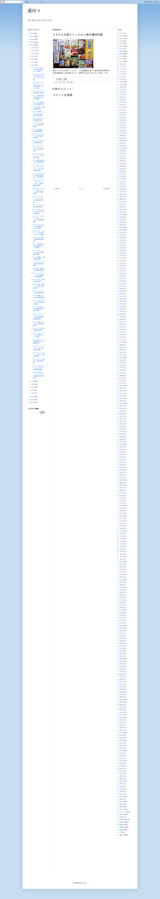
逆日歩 (121, 817)
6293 (121, 462)
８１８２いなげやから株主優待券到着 (38, 239)
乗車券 (121, 825)
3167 (121, 255)
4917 (121, 393)
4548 (121, 360)
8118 (121, 613)
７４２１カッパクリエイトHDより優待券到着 (38, 354)
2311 (121, 123)
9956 (121, 799)
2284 (121, 115)
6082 (121, 454)
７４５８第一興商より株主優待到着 (38, 269)
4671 (121, 378)
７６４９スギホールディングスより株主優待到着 (38, 367)
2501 (121, 138)
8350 (121, 661)
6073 (121, 452)
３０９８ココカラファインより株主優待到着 (38, 155)
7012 (121, 493)
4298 (121, 357)
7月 (33, 62)
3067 (121, 230)
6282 (121, 460)
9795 (121, 766)
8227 (121, 633)
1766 (121, 82)
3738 (121, 334)
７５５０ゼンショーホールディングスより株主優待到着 (38, 191)
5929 (121, 434)
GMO (121, 807)
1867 (121, 90)
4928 (121, 411)
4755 (121, 383)
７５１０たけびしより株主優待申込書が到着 (38, 308)
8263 (121, 641)
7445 (121, 523)
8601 (121, 682)
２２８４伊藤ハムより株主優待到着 (38, 296)
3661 (121, 322)
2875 (121, 194)
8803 (121, 692)
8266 (121, 643)
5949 (121, 439)
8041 (121, 600)
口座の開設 (123, 819)
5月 (33, 381)
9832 (121, 773)
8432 (121, 666)
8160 (121, 615)
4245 (121, 352)
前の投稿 (106, 189)
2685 (121, 163)
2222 (121, 110)
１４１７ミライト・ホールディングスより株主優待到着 (38, 148)
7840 (121, 574)
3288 (121, 289)
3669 (121, 324)
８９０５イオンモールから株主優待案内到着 (38, 252)
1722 (121, 74)
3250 (121, 278)
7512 (121, 536)
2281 (121, 112)
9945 (121, 791)
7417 (121, 518)
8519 (121, 669)
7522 (121, 546)
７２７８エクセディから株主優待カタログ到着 (38, 69)
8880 (121, 697)
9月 (33, 56)
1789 (121, 87)
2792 (121, 186)
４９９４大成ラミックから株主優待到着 (38, 323)
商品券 (121, 822)
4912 (121, 391)
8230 (121, 638)
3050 (121, 225)
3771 (121, 337)
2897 (121, 199)
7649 (121, 572)
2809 (121, 189)
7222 (121, 498)
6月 (33, 65)
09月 (121, 54)
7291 (121, 508)
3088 (121, 237)
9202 (121, 717)
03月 (60, 82)
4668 (121, 375)
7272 (121, 503)
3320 (121, 294)
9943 (121, 789)
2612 (121, 156)
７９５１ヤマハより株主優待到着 (38, 206)
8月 (33, 59)
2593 (121, 153)
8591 (121, 676)
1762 (121, 79)
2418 (121, 130)
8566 (121, 674)
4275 (121, 355)
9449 (121, 740)
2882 (121, 197)
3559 (121, 314)
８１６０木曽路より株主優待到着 (38, 130)
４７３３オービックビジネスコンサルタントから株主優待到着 (38, 167)
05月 (121, 43)
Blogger (84, 883)
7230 (121, 500)
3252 (121, 281)
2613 (121, 158)
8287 (121, 654)
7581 (121, 554)
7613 (121, 559)
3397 (121, 306)
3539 (121, 309)
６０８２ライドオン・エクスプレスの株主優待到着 (37, 199)
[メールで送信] (57, 79)
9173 (121, 715)
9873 (121, 784)
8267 (121, 646)
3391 (121, 304)
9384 (121, 725)
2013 (32, 397)
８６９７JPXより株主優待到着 (37, 280)
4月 (33, 384)
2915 (121, 204)
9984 (121, 804)
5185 (121, 429)
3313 (121, 291)
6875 (121, 485)
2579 (121, 148)
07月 (121, 49)
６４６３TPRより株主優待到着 (38, 108)
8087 (121, 605)
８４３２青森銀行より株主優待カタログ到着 (38, 246)
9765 (121, 758)
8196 (121, 628)
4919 (121, 396)
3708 (121, 332)
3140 (121, 245)
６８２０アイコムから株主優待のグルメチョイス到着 (38, 77)
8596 (121, 679)
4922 (121, 401)
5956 (121, 442)
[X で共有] (63, 79)
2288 (121, 118)
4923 (121, 403)
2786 (121, 184)
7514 (121, 541)
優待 (71, 82)
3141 (121, 248)
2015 (32, 42)
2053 (121, 97)
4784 (121, 386)
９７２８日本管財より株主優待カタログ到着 (38, 97)
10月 (33, 53)
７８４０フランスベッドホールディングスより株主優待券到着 (38, 182)
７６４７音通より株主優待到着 (38, 258)
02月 (121, 36)
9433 (121, 738)
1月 (33, 393)
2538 (121, 146)
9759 (121, 756)
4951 (121, 416)
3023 (121, 217)
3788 (121, 342)
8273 (121, 651)
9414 (121, 735)
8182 (121, 625)
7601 (121, 557)
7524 (121, 549)
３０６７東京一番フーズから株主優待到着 (38, 286)
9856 (121, 779)
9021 (121, 707)
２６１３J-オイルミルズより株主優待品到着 (37, 211)
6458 (121, 470)
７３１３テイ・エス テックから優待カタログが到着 (38, 233)
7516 (121, 544)
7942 (121, 587)
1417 (121, 69)
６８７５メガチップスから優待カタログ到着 (38, 335)
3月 (33, 387)
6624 (121, 477)
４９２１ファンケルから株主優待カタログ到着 (38, 226)
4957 (121, 419)
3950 (121, 350)
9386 (121, 728)
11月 (33, 50)
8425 (121, 664)
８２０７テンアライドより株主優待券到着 (38, 136)
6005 (121, 447)
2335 (121, 125)
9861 (121, 781)
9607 (121, 743)
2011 (32, 402)
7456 (121, 526)
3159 (121, 253)
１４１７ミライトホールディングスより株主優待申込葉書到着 (38, 316)
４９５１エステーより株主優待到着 (38, 292)
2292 (121, 120)
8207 (121, 631)
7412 (121, 516)
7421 (121, 521)
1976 (121, 95)
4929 (121, 414)
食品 (68, 82)
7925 (121, 582)
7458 (121, 528)
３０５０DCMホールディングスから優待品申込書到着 (37, 375)
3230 (121, 273)
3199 (121, 265)
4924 (121, 406)
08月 (121, 51)
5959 (121, 444)
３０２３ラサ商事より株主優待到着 (38, 103)
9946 (121, 794)
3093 (121, 240)
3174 (121, 258)
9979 (121, 801)
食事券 (121, 827)
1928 (121, 92)
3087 (121, 235)
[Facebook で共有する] (65, 79)
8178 (121, 620)
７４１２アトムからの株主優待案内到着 (38, 263)
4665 (121, 370)
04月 (121, 41)
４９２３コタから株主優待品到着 (38, 329)
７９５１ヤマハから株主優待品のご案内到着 (38, 341)
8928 (121, 702)
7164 (121, 495)
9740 (121, 753)
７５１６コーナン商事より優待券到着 (38, 361)
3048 (121, 222)
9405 (121, 733)
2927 (121, 212)
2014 (32, 45)
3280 (121, 286)
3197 (121, 263)
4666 (121, 373)
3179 (121, 260)
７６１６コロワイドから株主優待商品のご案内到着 (38, 175)
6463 (121, 472)
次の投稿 (56, 189)
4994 (64, 82)
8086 (121, 602)
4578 (121, 363)
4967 (121, 421)
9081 (121, 712)
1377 (121, 66)
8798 (121, 689)
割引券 (121, 814)
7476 (121, 531)
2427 (121, 133)
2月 (33, 390)
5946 (121, 437)
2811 (121, 192)
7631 (121, 567)
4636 (121, 368)
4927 (121, 408)
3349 (121, 299)
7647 (121, 569)
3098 (121, 243)
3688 (121, 329)
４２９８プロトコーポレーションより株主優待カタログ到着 (38, 85)
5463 (121, 431)
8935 (121, 705)
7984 (121, 592)
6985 (121, 490)
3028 (121, 220)
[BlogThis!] (60, 79)
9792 (121, 763)
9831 (121, 771)
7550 (121, 551)
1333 (121, 64)
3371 (121, 301)
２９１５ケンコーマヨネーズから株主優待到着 (38, 348)
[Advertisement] (81, 169)
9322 (121, 720)
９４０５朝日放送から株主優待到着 (38, 161)
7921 (121, 580)
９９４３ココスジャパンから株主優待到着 (38, 302)
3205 (121, 271)
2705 (121, 176)
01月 (121, 33)
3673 (121, 327)
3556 (121, 311)
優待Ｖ (34, 10)
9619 (121, 748)
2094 (121, 100)
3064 (121, 227)
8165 (121, 618)
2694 (121, 169)
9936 (121, 786)
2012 (32, 400)
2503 (121, 143)
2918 (121, 207)
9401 (121, 730)
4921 (121, 398)
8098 (121, 608)
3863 (121, 347)
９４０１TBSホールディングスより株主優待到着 (38, 113)
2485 (121, 135)
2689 (121, 166)
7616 (121, 562)
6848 (121, 483)
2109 (121, 105)
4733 (121, 380)
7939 (121, 585)
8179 (121, 623)
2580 (121, 151)
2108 (121, 102)
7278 (121, 505)
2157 (121, 107)
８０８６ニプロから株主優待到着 (38, 141)
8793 (121, 687)
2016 (32, 39)
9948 (121, 796)
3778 (121, 340)
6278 (121, 457)
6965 (121, 488)
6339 (121, 467)
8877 (121, 694)
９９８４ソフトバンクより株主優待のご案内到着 (38, 275)
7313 (121, 513)
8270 (121, 648)
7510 (121, 533)
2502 (121, 140)
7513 (121, 539)
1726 (121, 77)
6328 (121, 465)
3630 (121, 317)
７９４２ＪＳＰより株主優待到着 (38, 119)
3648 (121, 319)
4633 (121, 365)
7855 (121, 577)
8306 (121, 659)
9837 (121, 776)
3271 (121, 283)
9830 (121, 768)
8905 (121, 699)
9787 (121, 761)
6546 (121, 475)
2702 (121, 174)
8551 (121, 671)
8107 (121, 610)
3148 (121, 250)
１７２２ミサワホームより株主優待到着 (38, 124)
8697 (121, 684)
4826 (121, 388)
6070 (121, 449)
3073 (121, 232)
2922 (121, 209)
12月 (33, 48)
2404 (121, 128)
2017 (32, 36)
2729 (121, 179)
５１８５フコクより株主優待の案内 (38, 92)
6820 (121, 480)
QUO (121, 809)
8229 (121, 636)
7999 (121, 595)
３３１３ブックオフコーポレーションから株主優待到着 (38, 218)
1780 (121, 84)
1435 (121, 72)
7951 (121, 590)
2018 (32, 33)
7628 (121, 564)
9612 (121, 745)
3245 (121, 276)
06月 (121, 46)
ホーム (81, 189)
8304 (121, 656)
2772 (121, 181)
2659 (121, 161)
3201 (121, 268)
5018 (121, 426)
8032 (121, 597)
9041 (121, 710)
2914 (121, 202)
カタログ (122, 812)
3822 (121, 345)
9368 (121, 722)
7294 (121, 511)
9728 (121, 751)
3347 (121, 296)
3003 (121, 215)
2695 (121, 171)
